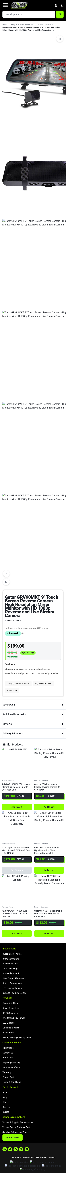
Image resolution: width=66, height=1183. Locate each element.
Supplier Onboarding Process (16, 1132)
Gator (15, 691)
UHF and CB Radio (11, 973)
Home (4, 25)
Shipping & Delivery (11, 1062)
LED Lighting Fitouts (12, 988)
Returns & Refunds (11, 1067)
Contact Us (7, 1053)
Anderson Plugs (9, 963)
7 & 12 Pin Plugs (10, 968)
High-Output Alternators (13, 978)
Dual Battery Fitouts (11, 954)
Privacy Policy (9, 1077)
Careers (6, 1107)
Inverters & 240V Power (13, 1018)
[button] (59, 38)
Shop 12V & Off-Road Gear (22, 25)
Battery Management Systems (16, 1037)
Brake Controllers (10, 959)
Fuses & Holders (10, 1003)
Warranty (6, 1072)
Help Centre (8, 1048)
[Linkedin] (27, 1149)
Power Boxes (8, 1032)
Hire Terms (7, 1057)
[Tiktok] (10, 1149)
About (5, 1092)
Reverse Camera (45, 683)
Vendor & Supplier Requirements (17, 1122)
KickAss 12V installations (14, 993)
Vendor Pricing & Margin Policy (17, 1127)
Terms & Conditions (11, 1082)
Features (10, 664)
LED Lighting (8, 1023)
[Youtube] (4, 1149)
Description (8, 704)
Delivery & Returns (12, 733)
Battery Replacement (12, 983)
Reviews (7, 723)
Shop (4, 1097)
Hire (4, 1102)
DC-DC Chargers (10, 1013)
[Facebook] (16, 1149)
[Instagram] (21, 1149)
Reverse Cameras (44, 25)
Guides (5, 1112)
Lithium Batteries (10, 1027)
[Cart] (62, 5)
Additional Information (14, 714)
